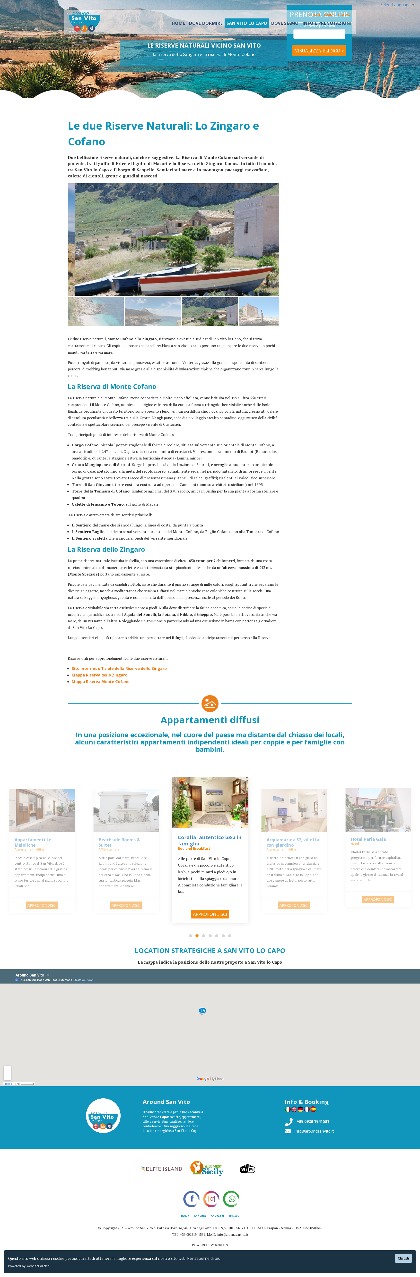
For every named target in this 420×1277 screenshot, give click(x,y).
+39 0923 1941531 (313, 1121)
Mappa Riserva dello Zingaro (99, 675)
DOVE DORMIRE (206, 23)
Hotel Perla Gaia (284, 839)
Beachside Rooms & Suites (35, 842)
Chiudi (403, 1258)
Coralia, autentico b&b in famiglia (125, 842)
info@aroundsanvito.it (314, 1131)
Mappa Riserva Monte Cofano (101, 681)
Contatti (313, 15)
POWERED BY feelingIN (210, 1245)
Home (185, 1216)
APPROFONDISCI (41, 905)
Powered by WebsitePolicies (28, 1266)
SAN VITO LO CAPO (247, 23)
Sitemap (346, 15)
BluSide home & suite (373, 839)
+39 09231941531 (192, 1234)
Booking (330, 15)
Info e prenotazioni (326, 23)
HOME (178, 23)
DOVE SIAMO (284, 23)
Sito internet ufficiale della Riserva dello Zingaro (119, 668)
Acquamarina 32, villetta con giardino (209, 840)
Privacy (233, 1216)
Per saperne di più (203, 1258)
